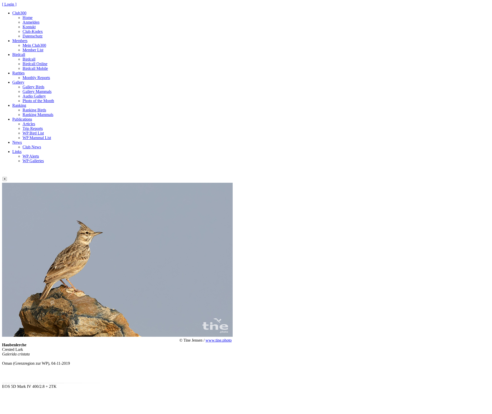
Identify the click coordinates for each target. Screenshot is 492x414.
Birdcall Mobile (35, 68)
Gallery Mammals (37, 91)
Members (19, 40)
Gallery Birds (33, 87)
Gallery (18, 82)
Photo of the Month (38, 101)
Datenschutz (33, 36)
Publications (22, 119)
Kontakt (29, 27)
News (17, 142)
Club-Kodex (33, 31)
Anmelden (31, 22)
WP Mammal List (37, 138)
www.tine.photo (219, 340)
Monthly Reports (36, 77)
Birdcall (18, 54)
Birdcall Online (35, 64)
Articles (29, 124)
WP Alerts (31, 156)
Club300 (19, 13)
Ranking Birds (34, 110)
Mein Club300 (34, 45)
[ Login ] (9, 4)
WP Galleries (33, 161)
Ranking (19, 105)
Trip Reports (33, 128)
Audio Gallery (34, 96)
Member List (33, 50)
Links (17, 151)
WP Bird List (33, 133)
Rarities (18, 73)
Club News (32, 147)
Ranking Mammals (38, 114)
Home (28, 17)
